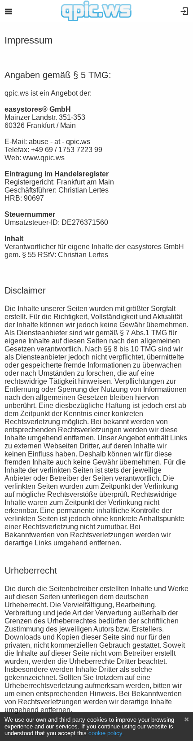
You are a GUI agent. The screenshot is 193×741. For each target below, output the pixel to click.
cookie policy (105, 733)
